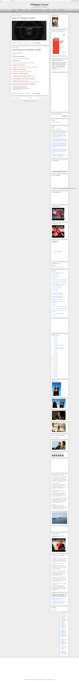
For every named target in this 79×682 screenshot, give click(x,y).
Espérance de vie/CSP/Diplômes (58, 577)
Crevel (54, 265)
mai (55, 343)
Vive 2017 (54, 504)
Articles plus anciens (43, 98)
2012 (54, 368)
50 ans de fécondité (56, 483)
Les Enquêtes (47, 9)
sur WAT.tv (60, 171)
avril (55, 350)
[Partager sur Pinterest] (39, 42)
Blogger (53, 679)
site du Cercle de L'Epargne (57, 299)
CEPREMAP (54, 277)
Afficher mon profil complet (57, 267)
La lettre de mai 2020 (17, 53)
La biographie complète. (56, 69)
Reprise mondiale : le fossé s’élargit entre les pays (64, 652)
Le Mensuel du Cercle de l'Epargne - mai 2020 (26, 50)
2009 (54, 373)
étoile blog (54, 315)
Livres (13, 11)
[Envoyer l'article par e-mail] (32, 42)
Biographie (20, 9)
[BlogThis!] (35, 42)
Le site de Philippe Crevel (36, 9)
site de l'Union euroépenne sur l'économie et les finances (58, 297)
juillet (55, 340)
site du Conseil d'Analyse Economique (59, 306)
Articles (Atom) (32, 101)
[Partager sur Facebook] (38, 42)
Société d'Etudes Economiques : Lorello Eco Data (58, 273)
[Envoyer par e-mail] (34, 42)
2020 (54, 336)
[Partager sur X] (37, 42)
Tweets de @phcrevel (56, 122)
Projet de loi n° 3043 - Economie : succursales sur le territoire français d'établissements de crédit (59, 602)
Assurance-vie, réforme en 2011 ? (58, 570)
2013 (54, 366)
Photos (26, 9)
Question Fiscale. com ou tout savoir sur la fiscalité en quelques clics (59, 284)
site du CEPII (54, 304)
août (55, 338)
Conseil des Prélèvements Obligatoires (59, 279)
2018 (54, 357)
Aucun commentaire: (27, 42)
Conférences (61, 9)
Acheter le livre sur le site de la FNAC (59, 55)
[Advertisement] (57, 91)
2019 (54, 356)
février (55, 354)
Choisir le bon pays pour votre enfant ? (59, 498)
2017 (54, 359)
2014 (54, 364)
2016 (54, 361)
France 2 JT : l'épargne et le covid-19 (23, 18)
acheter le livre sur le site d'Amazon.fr (59, 56)
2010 (54, 371)
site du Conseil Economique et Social (59, 308)
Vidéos (54, 9)
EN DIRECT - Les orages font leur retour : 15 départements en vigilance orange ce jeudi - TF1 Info (59, 135)
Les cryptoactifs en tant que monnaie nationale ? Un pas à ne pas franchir (64, 641)
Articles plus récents (16, 98)
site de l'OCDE (55, 291)
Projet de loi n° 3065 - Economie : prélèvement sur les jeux (58, 599)
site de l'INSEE (55, 289)
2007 (54, 376)
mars (55, 352)
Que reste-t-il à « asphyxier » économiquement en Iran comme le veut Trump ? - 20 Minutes (59, 155)
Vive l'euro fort (55, 557)
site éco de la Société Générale (58, 313)
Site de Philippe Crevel (56, 275)
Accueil (13, 9)
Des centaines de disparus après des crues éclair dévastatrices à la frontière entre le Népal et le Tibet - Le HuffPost (59, 139)
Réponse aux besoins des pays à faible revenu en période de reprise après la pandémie (63, 633)
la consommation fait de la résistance (59, 476)
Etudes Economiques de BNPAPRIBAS (59, 281)
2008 (54, 374)
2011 (54, 369)
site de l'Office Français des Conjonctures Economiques (57, 294)
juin (55, 341)
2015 (54, 363)
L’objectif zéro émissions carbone (64, 647)
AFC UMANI (54, 609)
